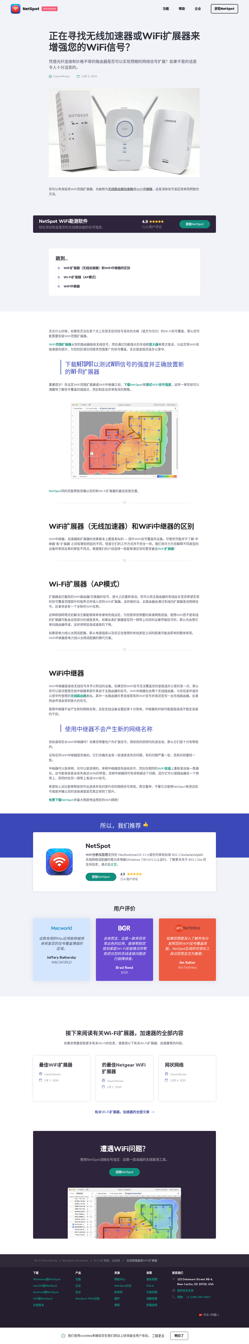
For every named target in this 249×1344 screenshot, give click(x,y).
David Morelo (61, 76)
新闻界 (118, 1292)
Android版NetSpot (46, 1292)
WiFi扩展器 (166, 549)
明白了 (179, 1335)
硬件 (117, 1298)
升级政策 (151, 1292)
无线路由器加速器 (120, 189)
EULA (150, 1286)
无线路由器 (78, 696)
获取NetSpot (224, 8)
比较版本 (38, 1305)
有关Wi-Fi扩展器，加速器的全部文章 (122, 1112)
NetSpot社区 (123, 1286)
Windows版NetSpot (46, 1279)
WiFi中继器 (144, 189)
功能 (166, 8)
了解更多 (158, 1335)
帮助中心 (119, 1279)
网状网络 (174, 1065)
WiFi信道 (164, 768)
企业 (198, 8)
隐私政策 (151, 1279)
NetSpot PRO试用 (87, 1298)
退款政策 (151, 1298)
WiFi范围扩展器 (60, 344)
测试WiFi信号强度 (158, 385)
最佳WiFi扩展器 (55, 1065)
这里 (113, 864)
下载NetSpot (133, 385)
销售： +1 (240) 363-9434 (193, 1297)
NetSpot (55, 491)
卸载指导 (151, 1305)
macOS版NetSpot (45, 1286)
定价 (78, 1292)
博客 (117, 1305)
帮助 (182, 8)
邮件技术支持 (185, 1290)
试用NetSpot (124, 1172)
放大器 (153, 344)
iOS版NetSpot (43, 1298)
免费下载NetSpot (61, 800)
